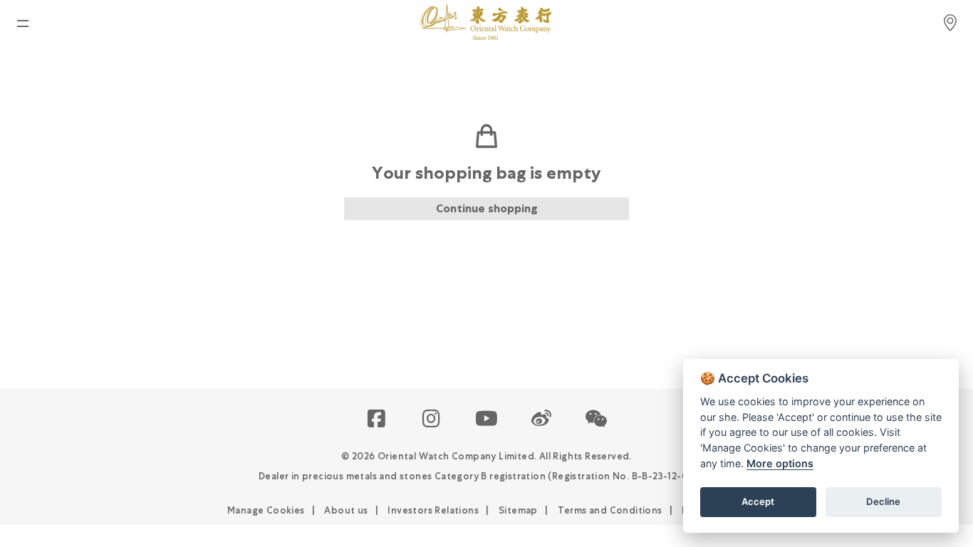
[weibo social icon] (541, 419)
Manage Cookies (266, 510)
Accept (758, 501)
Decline (883, 501)
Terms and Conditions (610, 510)
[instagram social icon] (432, 419)
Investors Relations (433, 510)
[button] (596, 419)
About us (346, 510)
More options (779, 463)
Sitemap (518, 510)
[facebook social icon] (377, 419)
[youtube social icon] (486, 419)
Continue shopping (487, 208)
